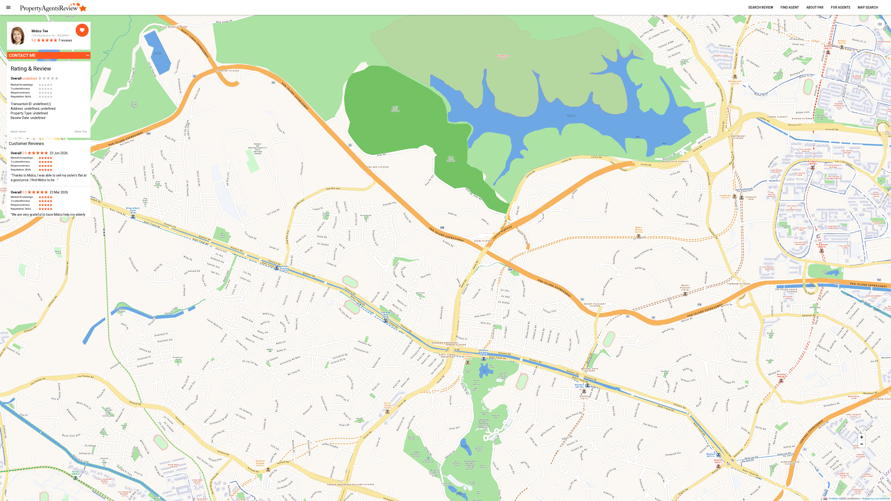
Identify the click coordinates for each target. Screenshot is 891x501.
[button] (8, 7)
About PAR (814, 7)
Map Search (868, 7)
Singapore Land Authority (876, 498)
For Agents (840, 7)
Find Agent (790, 7)
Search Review (760, 7)
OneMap (833, 498)
